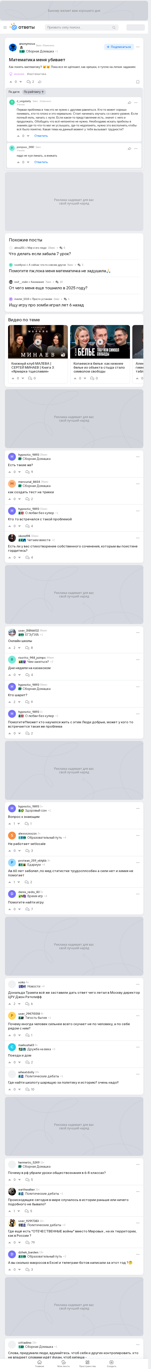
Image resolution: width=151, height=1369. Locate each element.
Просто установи (42, 299)
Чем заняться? (38, 662)
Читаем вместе (39, 540)
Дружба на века (39, 1049)
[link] (38, 354)
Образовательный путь (44, 837)
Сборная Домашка (40, 51)
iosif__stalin (21, 281)
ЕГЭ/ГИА (32, 635)
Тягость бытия (36, 1018)
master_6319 (21, 299)
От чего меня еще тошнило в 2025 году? (48, 288)
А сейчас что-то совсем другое (47, 264)
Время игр (35, 896)
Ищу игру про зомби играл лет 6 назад (46, 305)
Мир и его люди (37, 247)
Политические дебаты (42, 1076)
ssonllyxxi (20, 264)
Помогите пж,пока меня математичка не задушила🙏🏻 (60, 271)
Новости (33, 986)
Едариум (34, 865)
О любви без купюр (39, 513)
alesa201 (19, 247)
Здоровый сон (36, 810)
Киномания (37, 281)
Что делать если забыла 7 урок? (40, 254)
